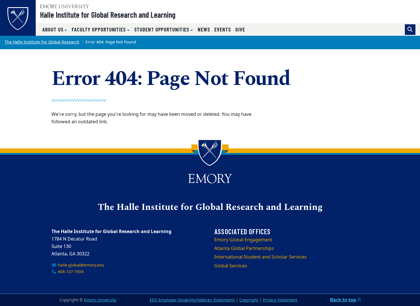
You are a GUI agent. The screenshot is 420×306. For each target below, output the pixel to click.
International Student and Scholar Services (260, 257)
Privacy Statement (280, 300)
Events (222, 29)
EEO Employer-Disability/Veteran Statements (192, 300)
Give (240, 29)
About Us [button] (53, 29)
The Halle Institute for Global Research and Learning (210, 207)
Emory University (100, 300)
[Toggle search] (410, 29)
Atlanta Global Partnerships (244, 248)
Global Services (230, 266)
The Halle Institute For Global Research (42, 42)
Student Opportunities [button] (162, 29)
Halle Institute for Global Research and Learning (107, 15)
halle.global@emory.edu (80, 265)
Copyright (248, 300)
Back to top (343, 300)
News (204, 29)
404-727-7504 (70, 272)
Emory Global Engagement (243, 240)
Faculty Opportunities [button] (99, 29)
